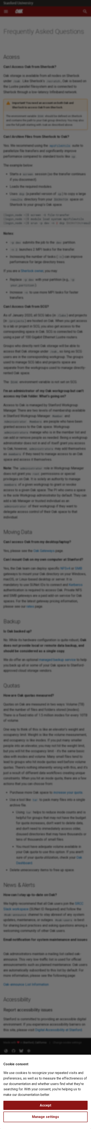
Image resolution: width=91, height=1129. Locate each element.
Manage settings (45, 1117)
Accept (45, 1105)
